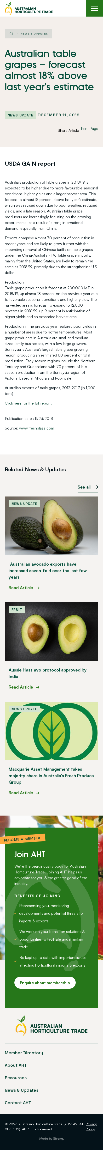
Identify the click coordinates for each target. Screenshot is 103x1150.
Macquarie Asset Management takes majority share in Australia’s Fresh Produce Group (51, 775)
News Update (20, 115)
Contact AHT (18, 1102)
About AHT (16, 1065)
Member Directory (24, 1052)
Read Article (21, 587)
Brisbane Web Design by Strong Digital (51, 1139)
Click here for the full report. (28, 403)
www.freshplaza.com (36, 428)
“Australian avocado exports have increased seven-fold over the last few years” (48, 570)
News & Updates (34, 34)
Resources (16, 1077)
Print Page (89, 128)
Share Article (68, 130)
